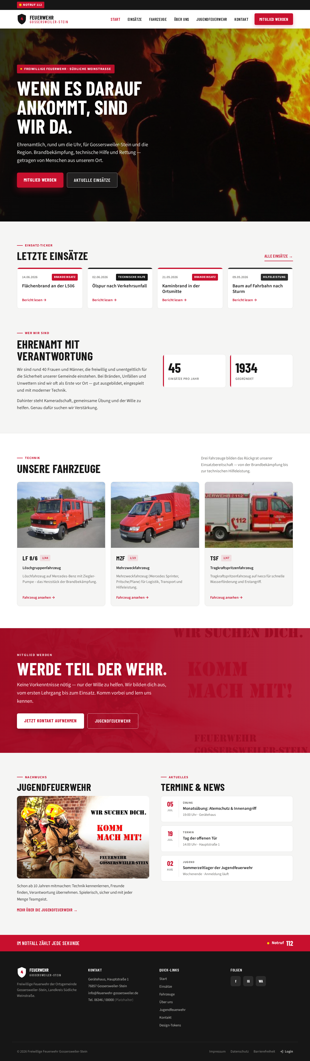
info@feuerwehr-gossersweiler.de (113, 993)
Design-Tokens (170, 1025)
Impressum (217, 1051)
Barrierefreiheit (264, 1051)
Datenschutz (240, 1051)
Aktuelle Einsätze (92, 180)
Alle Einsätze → (278, 255)
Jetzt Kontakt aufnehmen (50, 720)
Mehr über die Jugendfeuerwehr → (47, 909)
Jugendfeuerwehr (113, 721)
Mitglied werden (273, 19)
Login (289, 1051)
